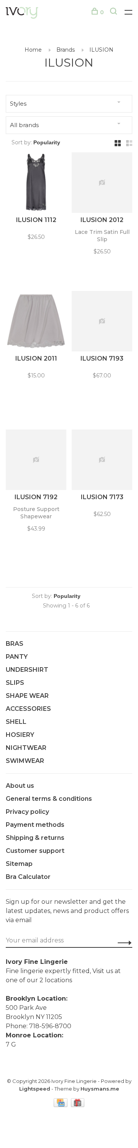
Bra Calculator (28, 876)
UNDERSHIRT (27, 669)
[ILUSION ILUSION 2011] (36, 322)
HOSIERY (20, 734)
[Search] (114, 12)
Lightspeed (34, 1089)
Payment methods (35, 824)
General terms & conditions (49, 798)
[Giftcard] (78, 1105)
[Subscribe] (122, 943)
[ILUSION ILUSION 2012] (102, 184)
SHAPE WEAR (27, 695)
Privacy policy (27, 811)
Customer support (35, 850)
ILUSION (101, 49)
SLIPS (15, 682)
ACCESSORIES (28, 708)
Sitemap (19, 863)
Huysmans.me (99, 1089)
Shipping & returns (35, 837)
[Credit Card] (61, 1105)
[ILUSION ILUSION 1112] (36, 184)
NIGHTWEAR (26, 747)
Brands (65, 49)
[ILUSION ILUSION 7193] (102, 322)
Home (33, 49)
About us (20, 785)
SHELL (16, 721)
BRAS (14, 643)
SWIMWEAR (25, 760)
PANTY (17, 656)
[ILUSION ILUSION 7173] (102, 461)
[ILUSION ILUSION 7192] (36, 461)
